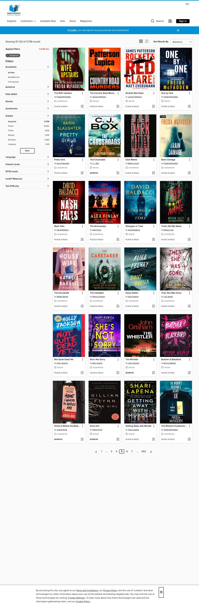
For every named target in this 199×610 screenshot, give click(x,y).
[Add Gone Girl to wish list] (118, 439)
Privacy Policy (110, 590)
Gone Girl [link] (94, 426)
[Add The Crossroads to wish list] (118, 173)
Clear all (44, 49)
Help (187, 4)
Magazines (86, 21)
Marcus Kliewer (98, 297)
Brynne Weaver (170, 363)
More (27, 151)
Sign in (183, 21)
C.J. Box (95, 163)
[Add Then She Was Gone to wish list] (189, 306)
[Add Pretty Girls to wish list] (82, 173)
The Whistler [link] (132, 359)
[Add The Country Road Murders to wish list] (118, 107)
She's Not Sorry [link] (97, 359)
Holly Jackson (62, 363)
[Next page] (151, 451)
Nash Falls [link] (59, 226)
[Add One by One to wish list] (189, 107)
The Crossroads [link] (97, 159)
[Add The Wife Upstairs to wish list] (82, 107)
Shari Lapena (133, 430)
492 (143, 451)
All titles (11, 73)
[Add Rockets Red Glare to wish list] (153, 107)
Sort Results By (160, 41)
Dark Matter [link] (131, 159)
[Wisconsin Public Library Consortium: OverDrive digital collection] (14, 10)
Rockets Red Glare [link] (134, 93)
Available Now (48, 21)
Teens (72, 21)
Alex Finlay (96, 230)
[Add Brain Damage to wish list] (189, 173)
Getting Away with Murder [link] (139, 426)
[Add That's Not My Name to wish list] (189, 240)
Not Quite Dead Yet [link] (63, 359)
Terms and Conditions (87, 590)
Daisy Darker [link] (132, 293)
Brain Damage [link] (168, 159)
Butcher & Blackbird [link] (171, 359)
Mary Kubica (97, 363)
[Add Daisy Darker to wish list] (153, 306)
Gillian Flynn (97, 430)
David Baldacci (63, 230)
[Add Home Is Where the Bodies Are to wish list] (82, 439)
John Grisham (133, 363)
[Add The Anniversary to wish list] (118, 240)
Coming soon (13, 82)
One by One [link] (167, 93)
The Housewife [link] (61, 293)
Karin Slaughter (63, 163)
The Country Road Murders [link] (103, 93)
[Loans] (170, 22)
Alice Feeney (133, 297)
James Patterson (99, 97)
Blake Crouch (133, 163)
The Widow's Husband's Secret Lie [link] (174, 426)
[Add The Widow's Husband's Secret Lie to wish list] (189, 439)
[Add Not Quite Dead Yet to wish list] (82, 373)
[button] (157, 22)
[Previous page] (96, 451)
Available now (14, 77)
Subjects (11, 21)
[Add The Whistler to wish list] (153, 373)
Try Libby (72, 30)
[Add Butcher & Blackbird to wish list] (189, 373)
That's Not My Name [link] (171, 226)
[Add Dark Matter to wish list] (153, 173)
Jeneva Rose (62, 430)
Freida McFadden (64, 97)
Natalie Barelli (62, 297)
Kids (62, 21)
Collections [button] (27, 21)
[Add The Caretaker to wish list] (118, 306)
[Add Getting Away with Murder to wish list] (153, 439)
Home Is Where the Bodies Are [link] (67, 426)
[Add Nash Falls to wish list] (82, 240)
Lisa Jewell (168, 297)
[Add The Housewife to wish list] (82, 306)
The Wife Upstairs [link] (63, 93)
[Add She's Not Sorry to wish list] (118, 373)
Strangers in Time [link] (134, 226)
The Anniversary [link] (98, 226)
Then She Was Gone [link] (171, 293)
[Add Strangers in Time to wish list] (153, 240)
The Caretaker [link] (97, 293)
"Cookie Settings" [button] (76, 597)
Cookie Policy (83, 601)
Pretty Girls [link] (59, 159)
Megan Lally (169, 230)
